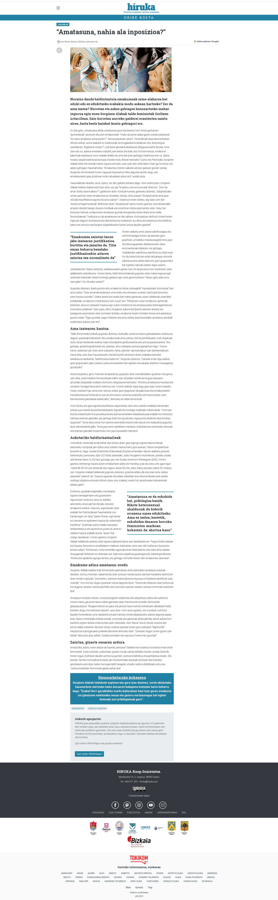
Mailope (83, 881)
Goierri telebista (149, 877)
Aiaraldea (66, 873)
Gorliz (92, 708)
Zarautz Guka (171, 881)
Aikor (80, 873)
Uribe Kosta (139, 17)
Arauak (149, 812)
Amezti (112, 873)
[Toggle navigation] (58, 8)
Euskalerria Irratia (98, 877)
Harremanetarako (167, 812)
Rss (184, 812)
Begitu (67, 877)
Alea (101, 873)
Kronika (70, 881)
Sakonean (63, 24)
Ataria (159, 873)
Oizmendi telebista (115, 881)
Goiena (130, 877)
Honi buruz (98, 812)
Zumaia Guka (190, 881)
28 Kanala (207, 881)
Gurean (139, 887)
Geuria (118, 877)
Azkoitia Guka (195, 873)
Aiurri (91, 873)
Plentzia (101, 708)
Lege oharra (115, 812)
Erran (79, 877)
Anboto (125, 873)
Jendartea (77, 708)
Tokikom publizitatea (139, 892)
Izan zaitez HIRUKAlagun (89, 754)
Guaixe (167, 877)
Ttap (150, 887)
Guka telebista (194, 877)
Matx (128, 887)
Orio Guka (136, 881)
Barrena (212, 873)
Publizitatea (133, 812)
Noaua (96, 881)
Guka (178, 877)
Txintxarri (153, 881)
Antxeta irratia (143, 873)
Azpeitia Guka (175, 873)
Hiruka (211, 877)
